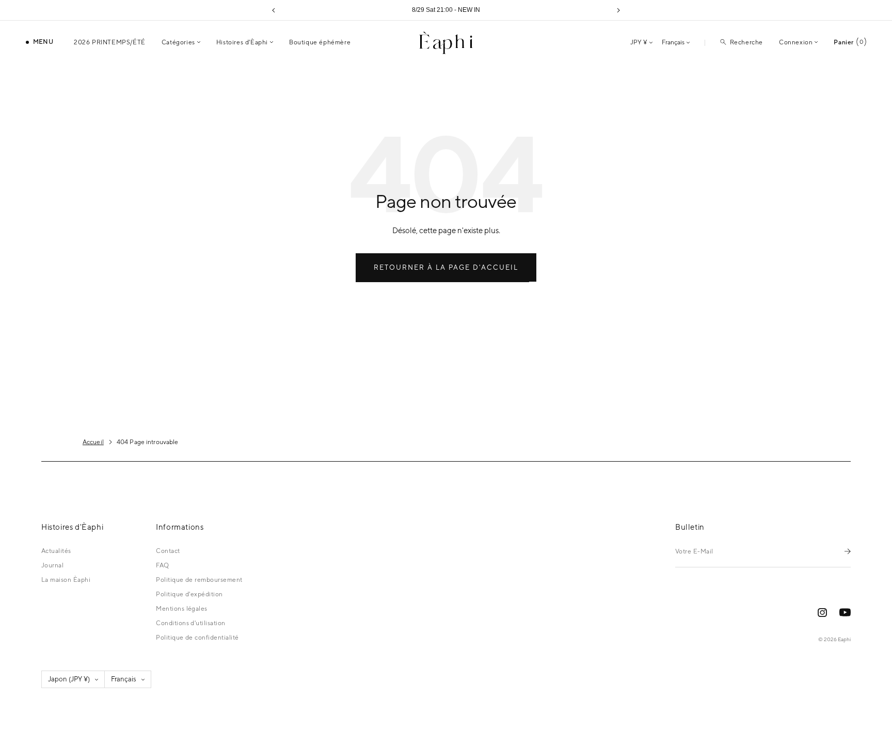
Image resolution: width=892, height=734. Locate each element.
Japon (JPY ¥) (69, 679)
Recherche (746, 42)
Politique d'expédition (189, 594)
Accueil (93, 442)
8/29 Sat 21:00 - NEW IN (446, 9)
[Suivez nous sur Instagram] (822, 612)
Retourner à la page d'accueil (446, 267)
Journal (52, 565)
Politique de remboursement (199, 579)
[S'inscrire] (848, 551)
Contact (168, 550)
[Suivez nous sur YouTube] (845, 612)
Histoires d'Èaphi (242, 42)
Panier (848, 42)
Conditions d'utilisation (191, 623)
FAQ (162, 565)
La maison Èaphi (65, 579)
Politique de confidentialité (197, 637)
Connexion (796, 42)
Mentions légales (182, 608)
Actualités (56, 550)
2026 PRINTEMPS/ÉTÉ (110, 42)
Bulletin (690, 527)
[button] (273, 10)
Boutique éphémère (320, 42)
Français (673, 42)
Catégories (178, 42)
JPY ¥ (638, 42)
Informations (179, 527)
